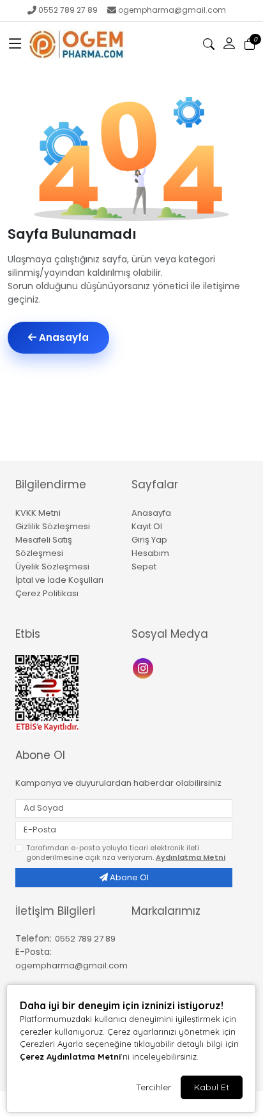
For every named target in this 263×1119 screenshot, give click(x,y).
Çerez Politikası (47, 593)
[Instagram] (145, 667)
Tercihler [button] (153, 1087)
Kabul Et (211, 1087)
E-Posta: (33, 951)
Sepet (144, 566)
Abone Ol (128, 877)
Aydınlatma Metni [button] (190, 857)
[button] (15, 44)
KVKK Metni (38, 513)
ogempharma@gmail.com (172, 9)
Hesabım (150, 553)
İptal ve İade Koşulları (59, 580)
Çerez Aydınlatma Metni (70, 1056)
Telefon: (33, 938)
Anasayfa (62, 337)
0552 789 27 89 (68, 9)
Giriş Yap (149, 540)
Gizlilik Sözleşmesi (52, 526)
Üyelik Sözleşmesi (52, 566)
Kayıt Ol (147, 526)
